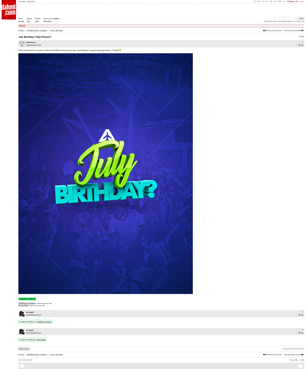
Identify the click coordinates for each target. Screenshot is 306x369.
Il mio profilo (21, 1)
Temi (20, 19)
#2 (302, 312)
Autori (29, 19)
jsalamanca (30, 42)
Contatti (302, 360)
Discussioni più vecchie (292, 30)
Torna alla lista (56, 31)
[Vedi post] (50, 303)
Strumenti (47, 21)
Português (301, 1)
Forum (37, 19)
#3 (302, 330)
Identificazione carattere (37, 31)
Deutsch (284, 1)
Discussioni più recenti (274, 30)
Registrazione (31, 1)
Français (266, 1)
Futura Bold (23, 305)
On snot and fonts (27, 360)
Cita (302, 45)
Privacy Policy (294, 360)
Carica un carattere (51, 19)
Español (275, 1)
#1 (302, 42)
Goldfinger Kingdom (26, 303)
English (258, 1)
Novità (21, 21)
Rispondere (24, 349)
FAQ (37, 21)
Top (28, 21)
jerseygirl (46, 303)
